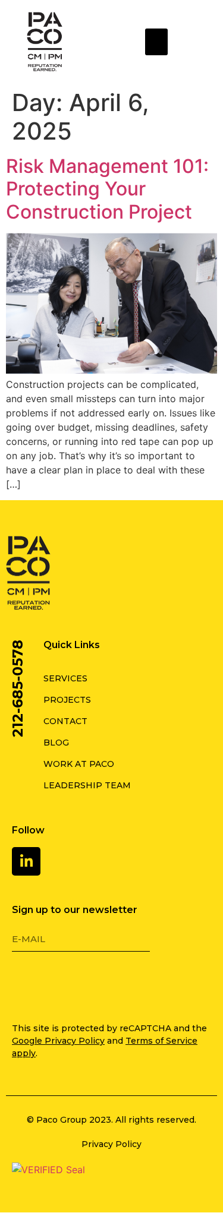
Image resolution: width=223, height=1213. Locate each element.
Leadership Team (87, 785)
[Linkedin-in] (26, 861)
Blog (56, 742)
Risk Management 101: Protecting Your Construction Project (107, 188)
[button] (156, 42)
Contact (65, 721)
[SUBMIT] (44, 984)
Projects (67, 699)
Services (65, 678)
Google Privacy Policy (58, 1040)
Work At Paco (78, 764)
